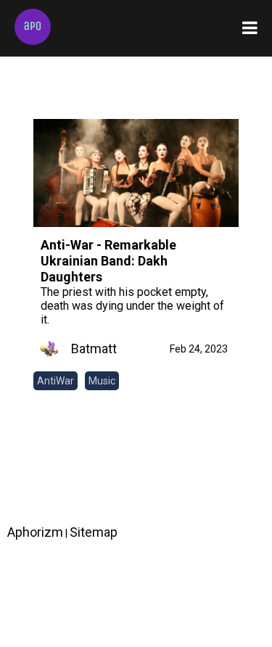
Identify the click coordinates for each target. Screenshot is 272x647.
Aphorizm (35, 532)
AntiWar (55, 381)
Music (101, 381)
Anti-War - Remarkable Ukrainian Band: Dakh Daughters (108, 260)
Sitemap (94, 532)
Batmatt (94, 348)
